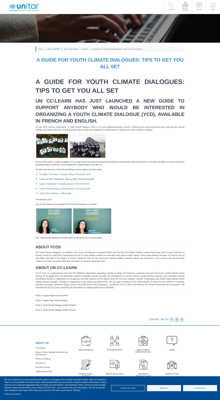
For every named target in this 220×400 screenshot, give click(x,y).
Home (40, 49)
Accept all (200, 388)
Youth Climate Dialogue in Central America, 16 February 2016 (64, 189)
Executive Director (43, 367)
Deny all (164, 388)
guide (49, 199)
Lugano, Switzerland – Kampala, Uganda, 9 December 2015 (64, 184)
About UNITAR (53, 49)
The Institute (41, 348)
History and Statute (43, 359)
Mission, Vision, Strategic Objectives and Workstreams (52, 353)
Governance (40, 363)
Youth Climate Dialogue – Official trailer (55, 193)
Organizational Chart (44, 371)
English (84, 162)
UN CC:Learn (41, 273)
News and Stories (71, 49)
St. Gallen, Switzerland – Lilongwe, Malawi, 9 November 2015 (64, 174)
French (74, 162)
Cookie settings (128, 388)
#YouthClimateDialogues (78, 204)
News (85, 49)
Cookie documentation (12, 394)
